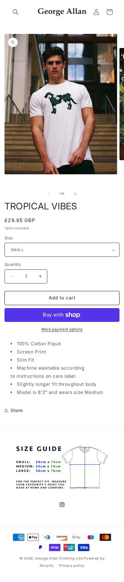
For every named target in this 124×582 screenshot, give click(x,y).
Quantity (13, 264)
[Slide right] (75, 193)
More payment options (62, 329)
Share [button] (17, 410)
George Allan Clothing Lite (58, 558)
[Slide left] (48, 193)
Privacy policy (71, 565)
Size (9, 238)
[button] (15, 12)
